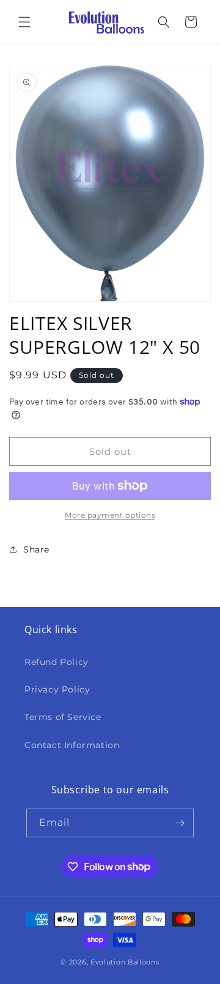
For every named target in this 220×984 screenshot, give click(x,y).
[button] (24, 22)
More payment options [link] (110, 515)
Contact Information (71, 745)
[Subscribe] (179, 823)
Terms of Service (62, 716)
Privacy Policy (57, 689)
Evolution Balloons (125, 962)
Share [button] (36, 549)
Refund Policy (56, 661)
